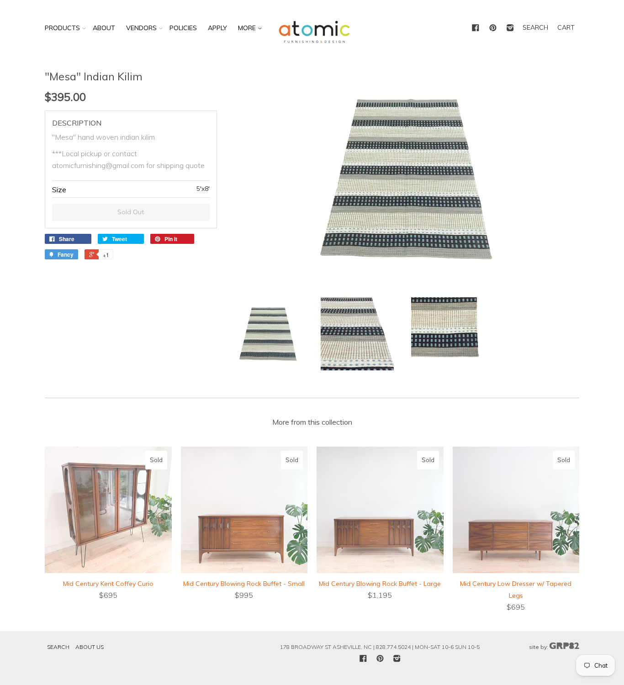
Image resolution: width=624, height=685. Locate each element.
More (248, 28)
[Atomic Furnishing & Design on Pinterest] (493, 28)
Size (59, 189)
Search (58, 646)
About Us (89, 646)
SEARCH (535, 27)
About (104, 28)
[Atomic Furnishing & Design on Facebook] (475, 28)
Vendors (141, 28)
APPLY (217, 28)
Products (62, 28)
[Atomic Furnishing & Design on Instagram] (510, 28)
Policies (183, 28)
